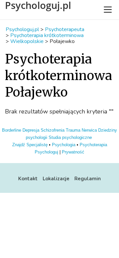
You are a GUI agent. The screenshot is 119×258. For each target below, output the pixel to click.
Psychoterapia (93, 144)
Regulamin (87, 178)
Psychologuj (46, 152)
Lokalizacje (56, 178)
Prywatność (73, 152)
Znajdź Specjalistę (30, 144)
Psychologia (63, 144)
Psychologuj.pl (38, 5)
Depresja (30, 130)
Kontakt (28, 178)
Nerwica (89, 130)
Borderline (11, 130)
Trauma (73, 130)
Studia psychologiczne (70, 137)
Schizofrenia (52, 130)
